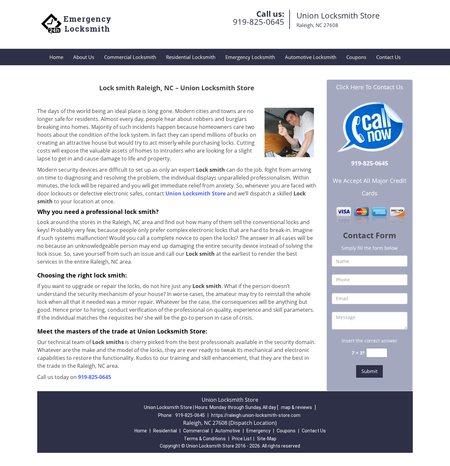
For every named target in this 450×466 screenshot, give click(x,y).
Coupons (356, 57)
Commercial (196, 430)
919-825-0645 (258, 21)
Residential (165, 430)
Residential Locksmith (190, 57)
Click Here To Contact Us (369, 87)
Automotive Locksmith (310, 57)
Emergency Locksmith (250, 57)
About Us (83, 57)
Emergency (258, 430)
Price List (242, 438)
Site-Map (266, 438)
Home (56, 57)
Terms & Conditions (205, 438)
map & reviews (297, 407)
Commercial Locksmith (130, 57)
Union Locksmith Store (195, 193)
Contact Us (388, 57)
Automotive (227, 430)
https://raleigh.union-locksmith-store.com (255, 415)
